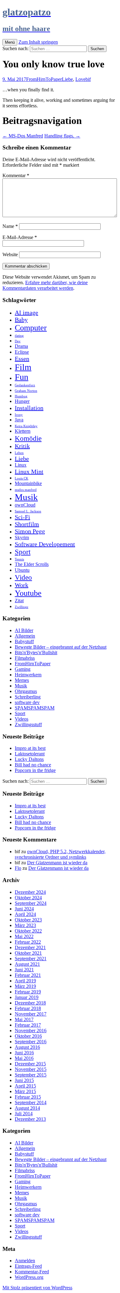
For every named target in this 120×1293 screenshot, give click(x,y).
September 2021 (30, 958)
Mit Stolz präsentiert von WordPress (37, 1287)
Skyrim (22, 537)
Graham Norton (26, 390)
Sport (22, 552)
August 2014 (27, 1108)
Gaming (22, 669)
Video (23, 577)
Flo (18, 868)
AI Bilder (24, 630)
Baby (21, 319)
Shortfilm (27, 524)
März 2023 (25, 925)
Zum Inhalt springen (38, 42)
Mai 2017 (24, 1019)
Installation (29, 407)
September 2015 (30, 1074)
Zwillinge (21, 607)
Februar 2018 (28, 1008)
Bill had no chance (33, 764)
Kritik (22, 446)
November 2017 (30, 1013)
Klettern (22, 431)
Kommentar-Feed (32, 1271)
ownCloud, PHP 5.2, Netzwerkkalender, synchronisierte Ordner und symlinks (60, 854)
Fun (21, 377)
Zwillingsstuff (28, 724)
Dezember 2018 (30, 1002)
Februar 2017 (28, 1025)
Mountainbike (28, 483)
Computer (31, 327)
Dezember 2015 (30, 1063)
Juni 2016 (24, 1052)
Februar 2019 (28, 991)
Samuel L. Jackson (28, 511)
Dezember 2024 (30, 892)
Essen (22, 358)
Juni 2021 (24, 969)
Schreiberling (28, 696)
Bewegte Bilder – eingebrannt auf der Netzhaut (60, 647)
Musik (26, 497)
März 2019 (25, 986)
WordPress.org (29, 1277)
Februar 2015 (28, 1097)
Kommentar (15, 175)
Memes (22, 680)
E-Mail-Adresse (19, 237)
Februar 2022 (28, 942)
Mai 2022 (24, 936)
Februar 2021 (28, 975)
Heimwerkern (28, 674)
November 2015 (30, 1069)
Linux (20, 465)
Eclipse (22, 352)
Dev (18, 341)
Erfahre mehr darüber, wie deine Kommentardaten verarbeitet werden (45, 285)
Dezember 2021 (30, 947)
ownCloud (25, 505)
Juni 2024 (24, 908)
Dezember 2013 (30, 1119)
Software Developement (45, 544)
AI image (26, 312)
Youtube (28, 593)
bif (88, 79)
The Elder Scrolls (32, 564)
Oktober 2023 (28, 919)
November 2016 (30, 1030)
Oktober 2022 (28, 930)
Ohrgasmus (26, 691)
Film (23, 367)
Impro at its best (30, 748)
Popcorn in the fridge (35, 770)
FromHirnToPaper (44, 79)
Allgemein (25, 636)
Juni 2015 (24, 1080)
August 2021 (27, 964)
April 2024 (25, 914)
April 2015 (25, 1085)
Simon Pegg (30, 531)
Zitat (19, 600)
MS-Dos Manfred (22, 135)
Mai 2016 (24, 1058)
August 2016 (27, 1047)
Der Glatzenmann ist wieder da (57, 862)
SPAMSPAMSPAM (34, 707)
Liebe (67, 79)
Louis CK (21, 478)
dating (19, 335)
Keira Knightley (26, 426)
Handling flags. (62, 135)
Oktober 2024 (28, 897)
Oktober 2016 (28, 1036)
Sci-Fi (22, 517)
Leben (19, 453)
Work (21, 585)
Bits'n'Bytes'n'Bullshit (36, 652)
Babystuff (24, 641)
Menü (10, 42)
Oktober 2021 (28, 953)
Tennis (19, 559)
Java (19, 420)
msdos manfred (26, 489)
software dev (27, 702)
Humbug (21, 396)
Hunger (22, 401)
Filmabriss (25, 658)
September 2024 (30, 903)
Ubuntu (22, 570)
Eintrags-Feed (28, 1266)
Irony (19, 414)
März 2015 (25, 1091)
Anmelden (25, 1260)
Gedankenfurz (25, 385)
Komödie (28, 438)
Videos (21, 719)
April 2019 (25, 980)
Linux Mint (29, 471)
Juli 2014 (24, 1113)
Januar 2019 (26, 997)
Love (80, 79)
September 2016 (30, 1041)
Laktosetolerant (30, 753)
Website (10, 254)
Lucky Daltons (29, 759)
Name (10, 226)
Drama (21, 346)
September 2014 (30, 1102)
